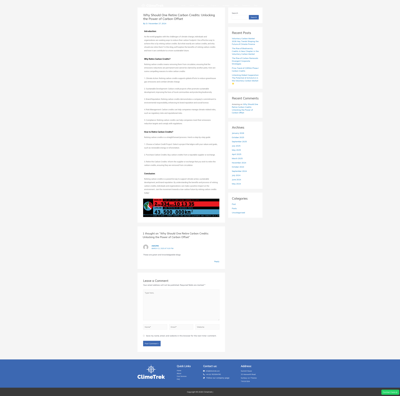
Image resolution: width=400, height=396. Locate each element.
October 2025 (238, 137)
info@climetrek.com (213, 371)
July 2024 (236, 175)
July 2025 (236, 146)
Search (235, 13)
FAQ (178, 379)
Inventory (226, 5)
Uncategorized (238, 212)
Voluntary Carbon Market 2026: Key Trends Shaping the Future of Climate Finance (245, 41)
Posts (234, 208)
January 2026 (238, 133)
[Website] (207, 327)
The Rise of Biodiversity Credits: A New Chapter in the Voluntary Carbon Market (245, 51)
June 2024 (236, 179)
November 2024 (239, 162)
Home (183, 5)
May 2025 (236, 150)
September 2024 (239, 171)
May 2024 (236, 184)
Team (236, 5)
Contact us (246, 5)
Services (201, 5)
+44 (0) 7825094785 (213, 374)
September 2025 (239, 141)
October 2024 (238, 167)
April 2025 (236, 154)
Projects (214, 5)
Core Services (182, 376)
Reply (216, 261)
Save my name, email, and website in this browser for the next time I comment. (181, 336)
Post (234, 204)
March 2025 (237, 158)
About (192, 5)
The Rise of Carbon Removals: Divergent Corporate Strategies (245, 61)
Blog (255, 5)
